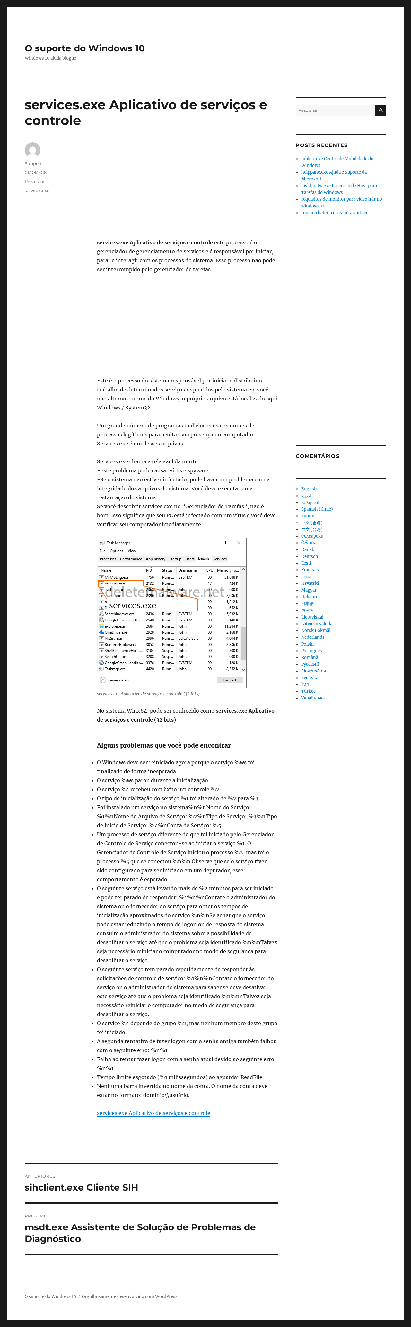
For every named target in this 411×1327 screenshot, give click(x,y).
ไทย (305, 684)
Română (309, 657)
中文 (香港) (312, 522)
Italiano (309, 597)
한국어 (307, 610)
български (312, 536)
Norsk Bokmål (315, 630)
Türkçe (308, 691)
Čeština (308, 543)
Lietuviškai (312, 617)
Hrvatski (310, 583)
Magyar (309, 590)
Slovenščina (313, 671)
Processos (35, 181)
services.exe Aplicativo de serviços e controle (153, 1113)
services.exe (37, 190)
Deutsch (309, 556)
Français (310, 570)
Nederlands (313, 637)
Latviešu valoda (316, 624)
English (309, 489)
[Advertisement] (188, 190)
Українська (313, 698)
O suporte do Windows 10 (85, 48)
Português (311, 651)
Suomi (307, 516)
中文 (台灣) (312, 529)
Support (33, 163)
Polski (307, 644)
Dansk (307, 549)
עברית (306, 576)
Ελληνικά (310, 502)
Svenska (309, 678)
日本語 (307, 603)
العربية (307, 495)
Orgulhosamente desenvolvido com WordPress (130, 1296)
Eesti (306, 563)
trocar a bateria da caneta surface (334, 212)
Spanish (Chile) (317, 509)
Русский (310, 664)
